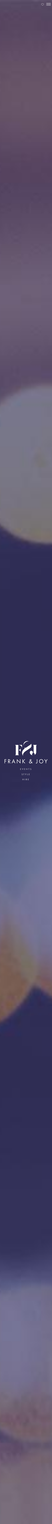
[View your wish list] (42, 5)
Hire (26, 779)
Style (26, 774)
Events (26, 769)
